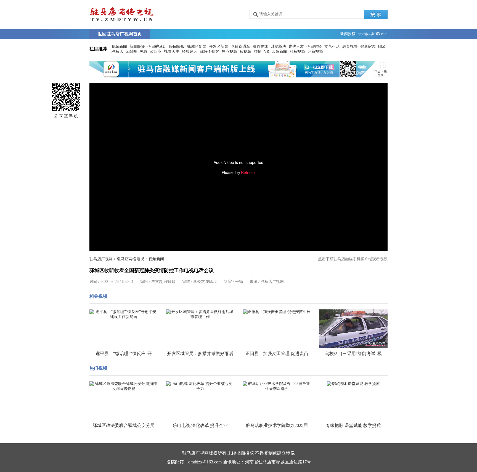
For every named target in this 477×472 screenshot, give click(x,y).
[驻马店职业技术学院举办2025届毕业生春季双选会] (277, 386)
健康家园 (368, 47)
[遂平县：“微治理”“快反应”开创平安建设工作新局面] (123, 314)
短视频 (245, 51)
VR (266, 51)
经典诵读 (189, 51)
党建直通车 (240, 47)
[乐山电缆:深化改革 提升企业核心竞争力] (200, 386)
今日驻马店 (157, 47)
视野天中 (171, 51)
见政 (143, 51)
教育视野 (350, 47)
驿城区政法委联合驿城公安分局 (124, 425)
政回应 (155, 51)
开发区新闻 (218, 47)
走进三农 (296, 47)
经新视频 (315, 51)
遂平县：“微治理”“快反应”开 (124, 353)
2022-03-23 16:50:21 (117, 282)
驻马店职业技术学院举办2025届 (277, 425)
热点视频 (229, 51)
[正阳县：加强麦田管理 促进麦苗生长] (277, 311)
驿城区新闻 (196, 47)
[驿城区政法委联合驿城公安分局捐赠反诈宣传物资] (123, 386)
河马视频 (297, 51)
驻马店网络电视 (130, 259)
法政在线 (260, 47)
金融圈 (131, 51)
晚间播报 (177, 47)
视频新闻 (119, 47)
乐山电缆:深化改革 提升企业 (200, 425)
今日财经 (314, 47)
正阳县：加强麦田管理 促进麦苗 (276, 353)
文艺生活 (332, 47)
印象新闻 (279, 51)
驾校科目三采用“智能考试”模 (353, 353)
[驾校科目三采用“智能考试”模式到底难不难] (353, 328)
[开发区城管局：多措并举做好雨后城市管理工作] (200, 314)
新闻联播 (137, 47)
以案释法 (278, 47)
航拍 (257, 51)
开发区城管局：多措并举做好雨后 (200, 353)
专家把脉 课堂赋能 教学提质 (353, 425)
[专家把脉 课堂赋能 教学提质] (353, 383)
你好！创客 (209, 51)
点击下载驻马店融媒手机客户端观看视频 (353, 259)
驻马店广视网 (101, 259)
